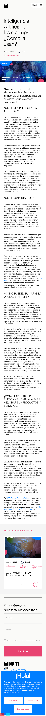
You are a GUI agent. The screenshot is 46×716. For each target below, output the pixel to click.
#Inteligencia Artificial (11, 55)
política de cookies (11, 692)
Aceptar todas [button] (33, 700)
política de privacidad (18, 690)
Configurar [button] (13, 700)
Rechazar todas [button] (23, 709)
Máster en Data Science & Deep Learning (23, 508)
